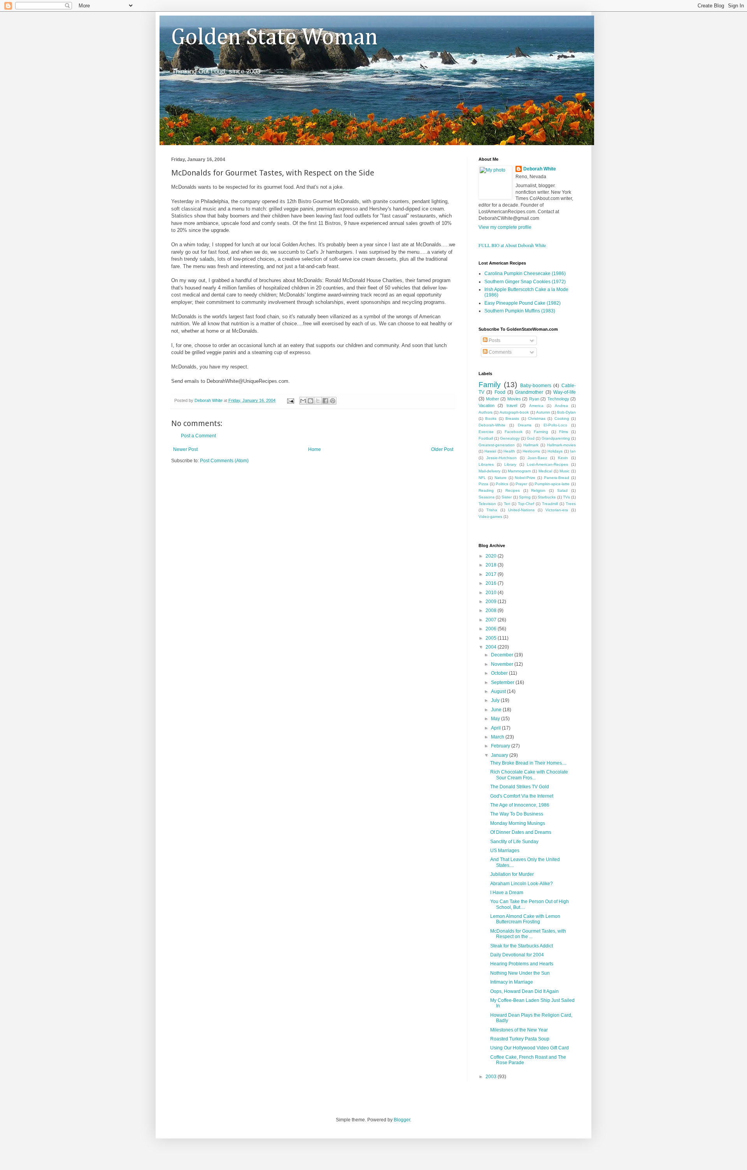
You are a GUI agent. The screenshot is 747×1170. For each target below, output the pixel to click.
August (499, 691)
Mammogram (519, 471)
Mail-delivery (489, 471)
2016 (492, 583)
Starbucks (547, 497)
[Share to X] (318, 401)
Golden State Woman (274, 37)
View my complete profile (505, 227)
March (498, 737)
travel (512, 405)
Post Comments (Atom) (224, 460)
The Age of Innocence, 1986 (519, 805)
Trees (571, 504)
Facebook (514, 432)
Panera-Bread (556, 477)
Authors (486, 412)
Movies (514, 398)
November (502, 664)
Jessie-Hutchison (501, 458)
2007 (492, 620)
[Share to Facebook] (325, 401)
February (501, 746)
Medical (545, 471)
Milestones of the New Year (519, 1030)
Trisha (491, 510)
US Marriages (504, 850)
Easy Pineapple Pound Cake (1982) (522, 303)
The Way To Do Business (516, 814)
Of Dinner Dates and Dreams (520, 832)
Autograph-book (514, 412)
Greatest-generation (497, 445)
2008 (492, 610)
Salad (562, 490)
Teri (507, 504)
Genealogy (510, 438)
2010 (492, 592)
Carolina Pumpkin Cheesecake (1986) (525, 273)
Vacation (486, 405)
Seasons (486, 497)
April (496, 728)
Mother (492, 398)
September (503, 682)
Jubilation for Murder (512, 874)
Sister (507, 497)
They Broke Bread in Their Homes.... (528, 763)
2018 (492, 565)
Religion (538, 490)
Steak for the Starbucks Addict (521, 946)
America (536, 405)
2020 (492, 556)
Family (490, 385)
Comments (499, 352)
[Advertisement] (262, 487)
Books (490, 418)
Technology (558, 398)
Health (509, 451)
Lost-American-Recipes (547, 464)
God (531, 438)
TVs (566, 497)
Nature (500, 477)
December (502, 655)
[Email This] (303, 401)
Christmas (536, 418)
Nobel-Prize (525, 477)
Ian (573, 451)
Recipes (512, 490)
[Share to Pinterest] (333, 401)
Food (499, 392)
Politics (502, 484)
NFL (482, 477)
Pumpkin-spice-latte (552, 484)
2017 (492, 574)
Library (510, 464)
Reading (486, 490)
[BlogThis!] (310, 401)
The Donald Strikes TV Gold (519, 786)
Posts (493, 340)
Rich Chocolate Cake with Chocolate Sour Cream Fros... (529, 774)
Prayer (521, 484)
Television (487, 504)
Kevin (563, 458)
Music (564, 471)
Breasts (512, 418)
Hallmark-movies (561, 445)
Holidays (555, 451)
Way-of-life (564, 392)
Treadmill (550, 504)
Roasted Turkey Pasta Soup (519, 1039)
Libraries (486, 464)
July (496, 700)
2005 (492, 638)
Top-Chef (526, 504)
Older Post (442, 449)
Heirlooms (531, 451)
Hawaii (490, 451)
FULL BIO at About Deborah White (512, 245)
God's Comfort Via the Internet (521, 796)
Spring (525, 497)
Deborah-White (492, 425)
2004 (492, 647)
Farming (541, 432)
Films (563, 432)
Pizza (483, 484)
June (497, 709)
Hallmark (530, 445)
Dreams (524, 425)
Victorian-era (556, 510)
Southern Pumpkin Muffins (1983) (519, 311)
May (496, 718)
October (500, 673)
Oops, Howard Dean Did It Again (524, 991)
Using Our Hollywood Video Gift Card (529, 1048)
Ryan (534, 398)
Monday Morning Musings (517, 823)
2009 (492, 601)
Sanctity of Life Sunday (514, 841)
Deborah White (539, 169)
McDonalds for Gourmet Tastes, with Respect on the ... (528, 933)
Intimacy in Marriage (511, 982)
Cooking (561, 418)
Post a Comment (198, 436)
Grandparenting (556, 438)
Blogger (402, 1120)
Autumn (543, 412)
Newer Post (185, 449)
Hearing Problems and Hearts (521, 964)
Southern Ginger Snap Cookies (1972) (525, 281)
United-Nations (521, 510)
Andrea (561, 405)
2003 (492, 1076)
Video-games (490, 516)
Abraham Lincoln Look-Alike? (521, 883)
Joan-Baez (537, 458)
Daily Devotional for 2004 (517, 955)
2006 (492, 628)
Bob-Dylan (566, 412)
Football (486, 438)
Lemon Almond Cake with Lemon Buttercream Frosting (525, 919)
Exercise (486, 432)
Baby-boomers (535, 385)
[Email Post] (290, 400)
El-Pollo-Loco (555, 425)
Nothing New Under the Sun (520, 973)
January (500, 755)
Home (314, 449)
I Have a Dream (506, 892)
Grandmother (529, 392)
